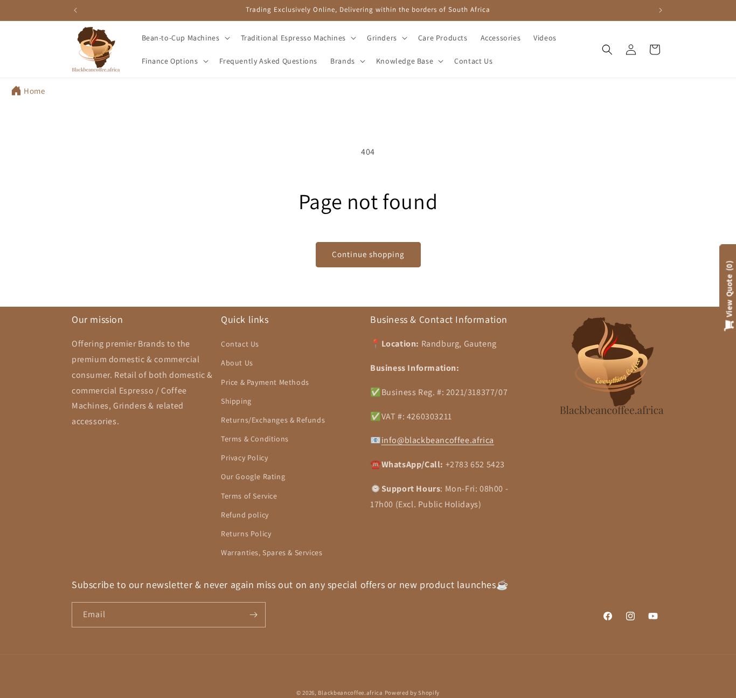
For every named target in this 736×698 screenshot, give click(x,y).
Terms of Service (249, 495)
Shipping (236, 401)
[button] (184, 37)
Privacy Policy (244, 457)
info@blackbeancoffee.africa (437, 440)
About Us (237, 363)
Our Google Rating (253, 476)
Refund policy (245, 515)
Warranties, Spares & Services (271, 552)
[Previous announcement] (75, 10)
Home (34, 91)
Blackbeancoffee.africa (350, 692)
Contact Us (240, 344)
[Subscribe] (253, 614)
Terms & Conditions (255, 439)
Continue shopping (368, 254)
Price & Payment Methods (265, 381)
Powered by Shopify (412, 692)
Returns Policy (246, 533)
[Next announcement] (660, 10)
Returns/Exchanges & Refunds (273, 420)
